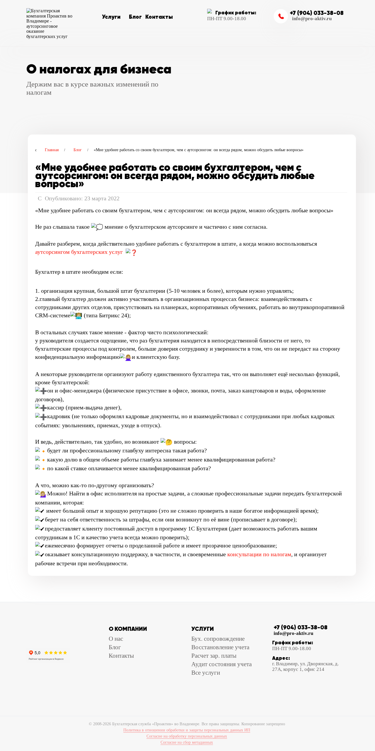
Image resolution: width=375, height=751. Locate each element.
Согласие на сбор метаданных (187, 742)
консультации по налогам (259, 554)
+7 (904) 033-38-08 (317, 13)
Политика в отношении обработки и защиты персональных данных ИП (186, 730)
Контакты (159, 16)
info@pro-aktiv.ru (312, 18)
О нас (116, 638)
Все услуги (205, 672)
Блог (135, 16)
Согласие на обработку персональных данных (186, 736)
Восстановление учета (220, 647)
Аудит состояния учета (221, 664)
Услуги (111, 16)
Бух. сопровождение (218, 638)
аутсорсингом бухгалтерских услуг (79, 252)
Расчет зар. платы (213, 655)
